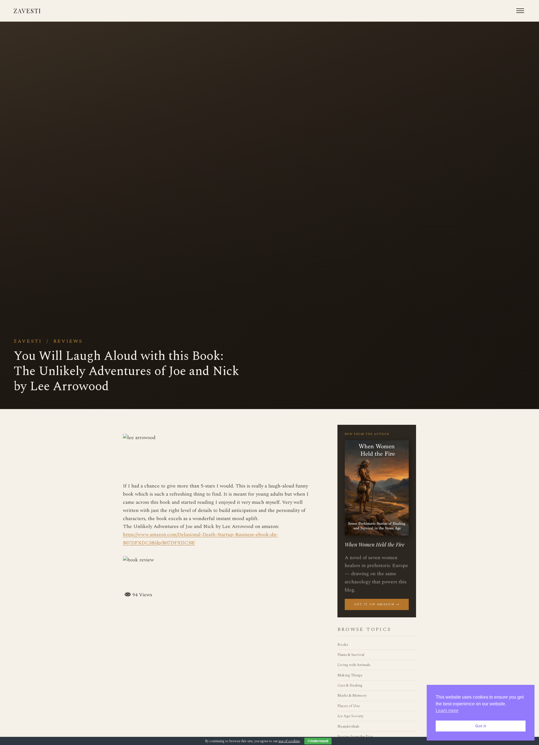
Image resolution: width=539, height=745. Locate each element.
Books (342, 644)
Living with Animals (353, 665)
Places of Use (348, 706)
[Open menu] (520, 10)
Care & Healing (349, 685)
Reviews (68, 341)
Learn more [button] (447, 710)
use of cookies (289, 741)
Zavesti (27, 11)
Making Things (349, 675)
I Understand (318, 741)
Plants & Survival (350, 655)
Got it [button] (480, 726)
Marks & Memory (352, 695)
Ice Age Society (350, 716)
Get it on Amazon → (376, 604)
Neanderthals (348, 726)
